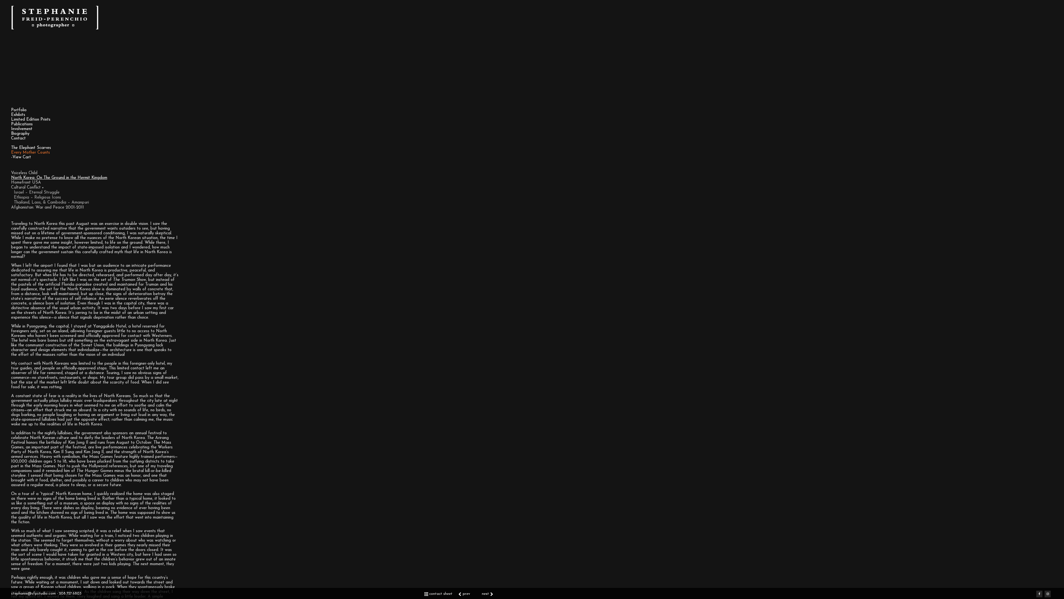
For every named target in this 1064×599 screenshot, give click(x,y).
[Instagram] (1048, 594)
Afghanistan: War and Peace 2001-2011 (47, 207)
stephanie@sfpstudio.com (34, 594)
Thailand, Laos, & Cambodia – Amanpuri (51, 202)
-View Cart (21, 157)
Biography (20, 134)
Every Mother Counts (30, 153)
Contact (18, 138)
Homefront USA (26, 183)
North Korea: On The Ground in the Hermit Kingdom (59, 178)
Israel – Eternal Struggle (37, 193)
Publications (22, 124)
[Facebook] (1039, 594)
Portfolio (19, 110)
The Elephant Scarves (31, 148)
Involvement (21, 129)
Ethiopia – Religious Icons (37, 198)
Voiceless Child (24, 173)
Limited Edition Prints (30, 120)
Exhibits (18, 115)
